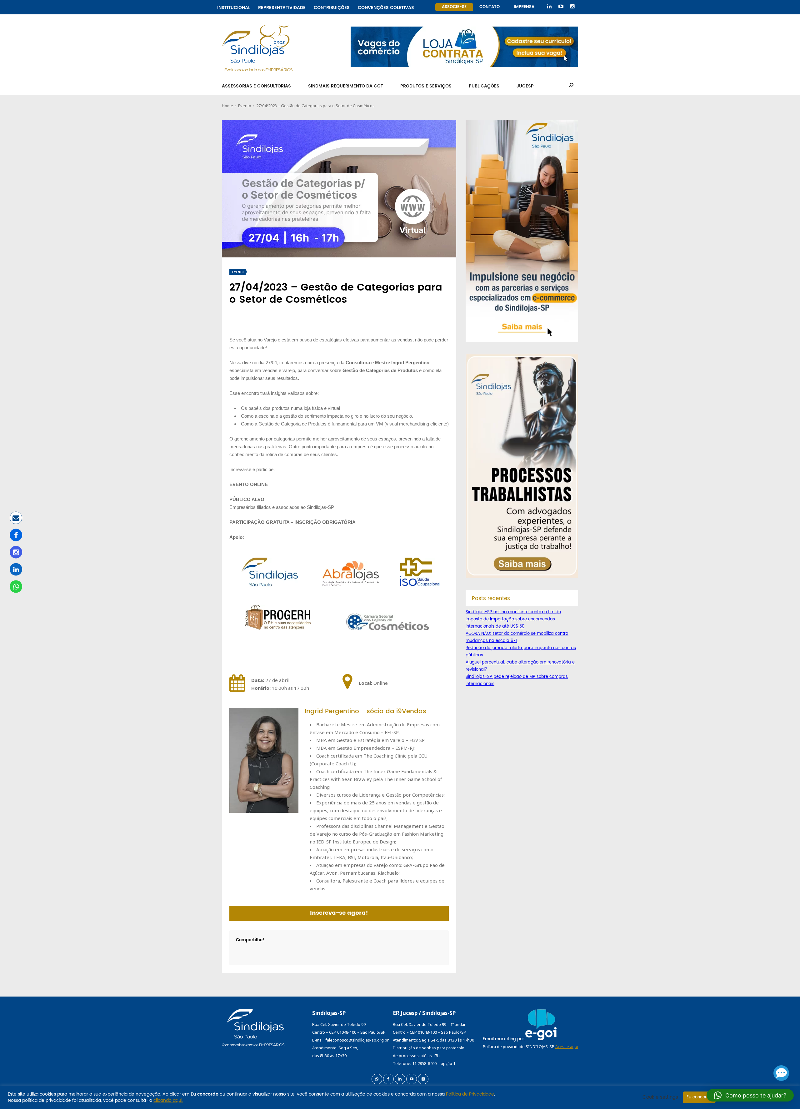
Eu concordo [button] (699, 1097)
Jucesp (525, 86)
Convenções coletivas (386, 6)
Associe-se (454, 7)
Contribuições (332, 6)
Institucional (233, 6)
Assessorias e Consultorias (256, 86)
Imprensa (524, 7)
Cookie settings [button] (660, 1097)
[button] (750, 1095)
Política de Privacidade (470, 1094)
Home (227, 105)
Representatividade (282, 6)
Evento (244, 105)
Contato (489, 7)
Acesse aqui (566, 1046)
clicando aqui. (168, 1100)
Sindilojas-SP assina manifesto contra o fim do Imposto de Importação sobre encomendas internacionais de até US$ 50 (513, 619)
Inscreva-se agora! (339, 913)
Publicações (484, 86)
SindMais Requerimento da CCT (345, 86)
